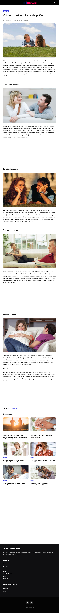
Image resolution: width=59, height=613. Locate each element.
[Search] (55, 2)
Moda (4, 564)
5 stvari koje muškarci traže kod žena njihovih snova (14, 484)
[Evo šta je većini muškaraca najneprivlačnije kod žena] (43, 472)
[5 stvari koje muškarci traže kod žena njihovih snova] (16, 472)
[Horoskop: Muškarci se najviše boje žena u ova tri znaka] (43, 449)
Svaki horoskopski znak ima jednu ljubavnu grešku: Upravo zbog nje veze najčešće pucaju (15, 437)
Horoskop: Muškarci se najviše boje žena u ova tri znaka (42, 461)
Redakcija (7, 20)
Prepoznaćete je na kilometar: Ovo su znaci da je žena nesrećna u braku (14, 461)
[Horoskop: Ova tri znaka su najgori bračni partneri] (43, 424)
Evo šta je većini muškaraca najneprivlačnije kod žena (39, 484)
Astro (4, 569)
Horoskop (6, 433)
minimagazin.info (12, 408)
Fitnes (4, 576)
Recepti (5, 571)
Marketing (5, 588)
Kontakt (5, 591)
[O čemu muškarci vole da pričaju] (29, 40)
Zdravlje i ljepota (7, 573)
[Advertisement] (29, 151)
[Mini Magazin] (29, 2)
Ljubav (6, 11)
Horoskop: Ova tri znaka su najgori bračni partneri (41, 436)
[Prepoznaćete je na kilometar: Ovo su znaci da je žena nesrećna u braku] (16, 449)
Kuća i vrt (5, 578)
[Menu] (4, 2)
